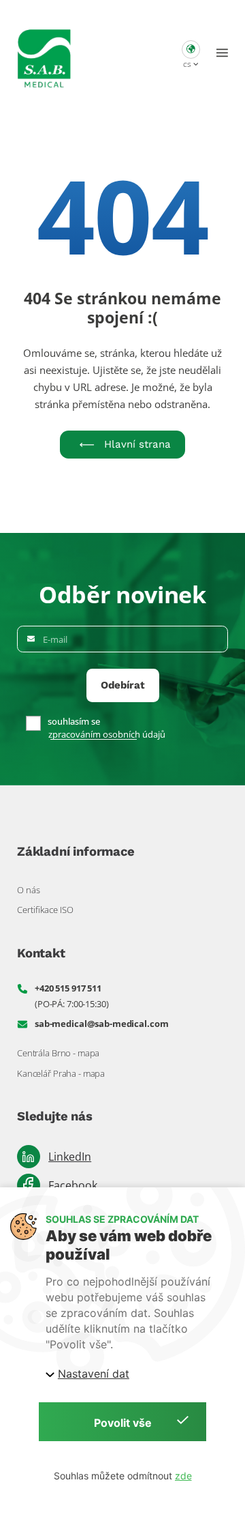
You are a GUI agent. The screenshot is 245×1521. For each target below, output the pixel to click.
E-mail (55, 639)
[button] (191, 53)
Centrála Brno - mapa (58, 1053)
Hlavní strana (137, 444)
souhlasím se (74, 721)
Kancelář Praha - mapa (61, 1073)
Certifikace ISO (45, 909)
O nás (28, 890)
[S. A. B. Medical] (44, 53)
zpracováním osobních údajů (106, 734)
